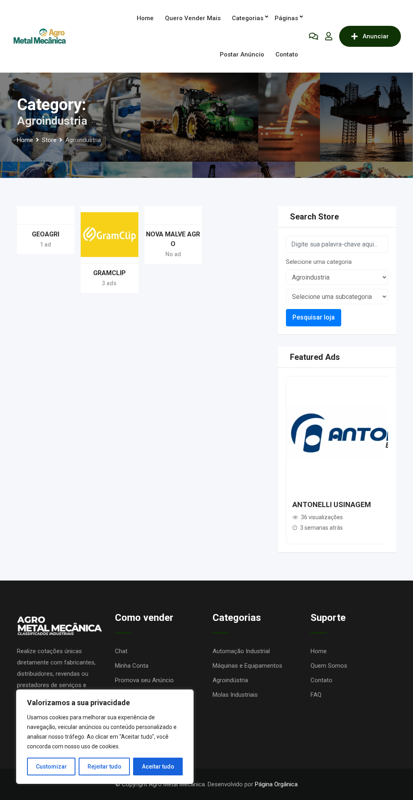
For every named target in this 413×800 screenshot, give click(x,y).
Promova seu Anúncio (144, 680)
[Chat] (313, 36)
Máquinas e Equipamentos (247, 665)
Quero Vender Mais (193, 18)
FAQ (316, 694)
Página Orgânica (276, 784)
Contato (286, 54)
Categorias (247, 18)
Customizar (51, 766)
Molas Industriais (235, 694)
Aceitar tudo (158, 766)
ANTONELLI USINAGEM (331, 504)
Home (145, 18)
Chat (121, 651)
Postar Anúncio (242, 54)
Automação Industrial (241, 651)
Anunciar (376, 36)
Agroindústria (230, 680)
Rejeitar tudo (104, 766)
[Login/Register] (328, 36)
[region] (105, 736)
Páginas (286, 18)
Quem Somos (329, 665)
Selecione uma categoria (319, 261)
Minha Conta (131, 665)
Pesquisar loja (313, 317)
